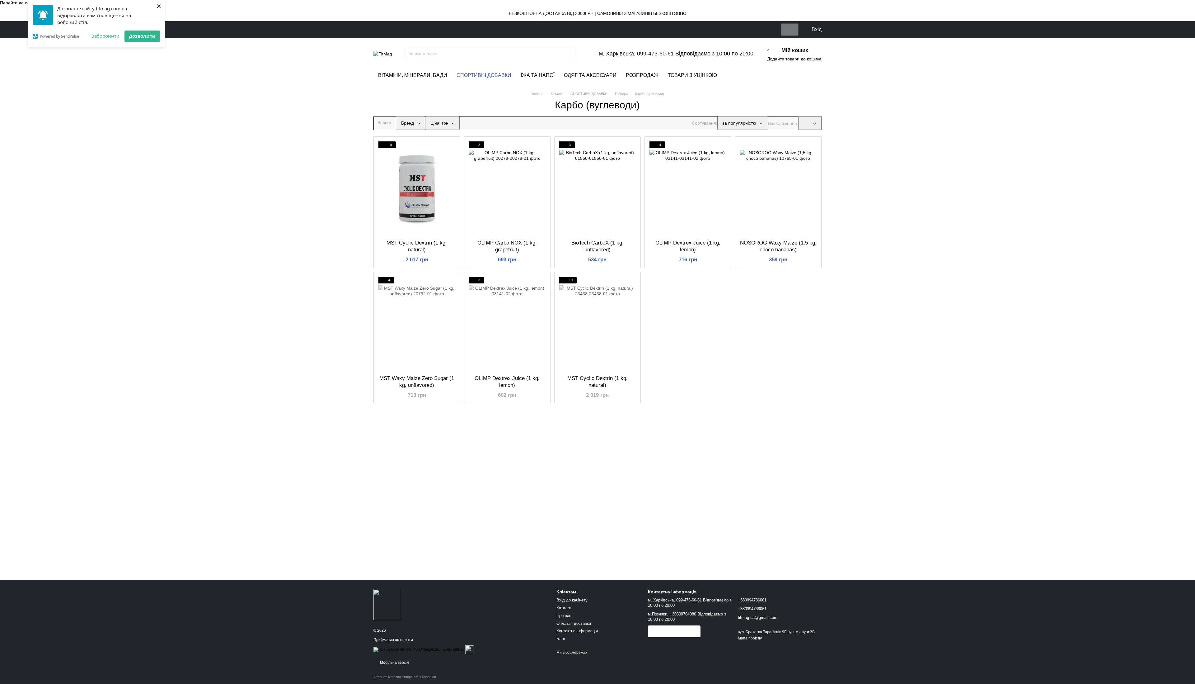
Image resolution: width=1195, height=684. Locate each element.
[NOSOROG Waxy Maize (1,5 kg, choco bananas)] (778, 188)
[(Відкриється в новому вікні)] (469, 649)
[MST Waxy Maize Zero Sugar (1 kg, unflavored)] (416, 323)
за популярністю (739, 123)
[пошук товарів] (572, 53)
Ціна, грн (439, 123)
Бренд (407, 123)
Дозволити (142, 36)
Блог (560, 638)
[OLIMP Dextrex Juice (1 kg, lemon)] (687, 188)
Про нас (563, 615)
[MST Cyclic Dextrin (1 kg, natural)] (416, 188)
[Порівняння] (790, 29)
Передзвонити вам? (674, 632)
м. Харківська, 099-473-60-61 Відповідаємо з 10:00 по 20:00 (676, 53)
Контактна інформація (577, 631)
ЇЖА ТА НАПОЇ (538, 75)
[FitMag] (387, 604)
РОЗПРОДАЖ (642, 75)
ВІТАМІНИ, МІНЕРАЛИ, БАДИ (412, 75)
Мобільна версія (394, 662)
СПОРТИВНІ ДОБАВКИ (484, 75)
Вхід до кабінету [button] (572, 600)
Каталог (563, 608)
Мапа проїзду (750, 638)
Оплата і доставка (573, 623)
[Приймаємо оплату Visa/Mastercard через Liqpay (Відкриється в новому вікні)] (418, 649)
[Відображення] (810, 123)
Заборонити (105, 36)
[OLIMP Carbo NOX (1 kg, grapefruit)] (507, 188)
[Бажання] (774, 29)
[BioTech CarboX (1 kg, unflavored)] (597, 188)
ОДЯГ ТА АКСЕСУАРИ (590, 75)
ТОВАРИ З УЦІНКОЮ (692, 75)
